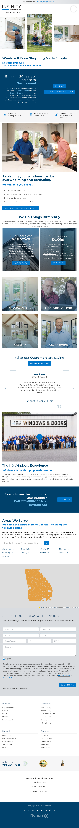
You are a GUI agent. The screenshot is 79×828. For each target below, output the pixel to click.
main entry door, (56, 251)
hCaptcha (23, 688)
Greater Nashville (21, 91)
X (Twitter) (29, 810)
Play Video (39, 437)
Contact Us (65, 499)
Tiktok (50, 810)
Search (46, 543)
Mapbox (77, 607)
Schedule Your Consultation (59, 92)
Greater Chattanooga (19, 93)
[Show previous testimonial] (5, 388)
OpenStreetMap (54, 607)
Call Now (59, 86)
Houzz (54, 810)
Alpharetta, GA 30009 (39, 791)
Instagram (46, 810)
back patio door (49, 253)
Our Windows (20, 263)
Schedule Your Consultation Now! (21, 208)
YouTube (37, 810)
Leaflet (42, 607)
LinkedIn (42, 810)
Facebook (25, 810)
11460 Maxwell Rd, (39, 787)
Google (33, 810)
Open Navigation (74, 9)
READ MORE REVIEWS (39, 363)
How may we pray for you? (46, 2)
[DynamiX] (39, 816)
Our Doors (58, 263)
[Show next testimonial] (74, 388)
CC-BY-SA (66, 607)
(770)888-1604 (39, 782)
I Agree (9, 659)
